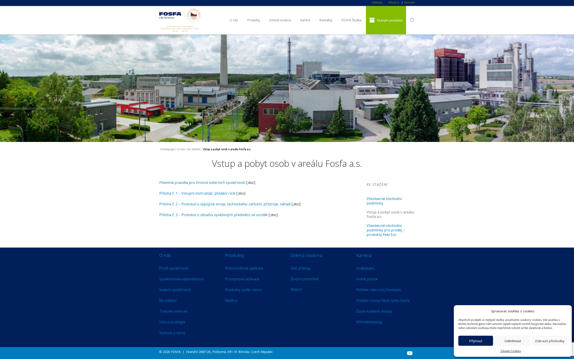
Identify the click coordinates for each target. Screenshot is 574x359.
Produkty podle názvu (243, 289)
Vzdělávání (365, 268)
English (409, 2)
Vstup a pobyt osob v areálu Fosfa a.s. (390, 214)
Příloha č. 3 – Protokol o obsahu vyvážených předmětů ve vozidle (213, 214)
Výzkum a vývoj (172, 332)
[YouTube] (410, 353)
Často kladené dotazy (374, 311)
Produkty (253, 20)
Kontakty (325, 20)
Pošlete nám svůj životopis (378, 289)
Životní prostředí (305, 278)
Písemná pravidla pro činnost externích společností (202, 182)
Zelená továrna (280, 20)
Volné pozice (367, 278)
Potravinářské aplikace (244, 268)
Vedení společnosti (175, 289)
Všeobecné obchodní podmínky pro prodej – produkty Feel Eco (386, 230)
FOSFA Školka (351, 20)
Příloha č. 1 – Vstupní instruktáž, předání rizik (197, 193)
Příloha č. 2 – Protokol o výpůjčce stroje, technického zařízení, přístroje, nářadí (225, 204)
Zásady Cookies (510, 351)
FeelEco (393, 2)
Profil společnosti (174, 268)
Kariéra (305, 20)
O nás (234, 20)
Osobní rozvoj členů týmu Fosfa (382, 300)
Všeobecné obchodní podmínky (384, 201)
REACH (296, 289)
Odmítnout (512, 341)
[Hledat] (413, 20)
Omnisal (377, 2)
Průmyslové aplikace (242, 278)
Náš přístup (301, 268)
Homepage (167, 149)
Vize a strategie (172, 322)
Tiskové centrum (173, 311)
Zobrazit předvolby (550, 341)
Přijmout (475, 341)
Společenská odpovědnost (181, 278)
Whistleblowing (369, 322)
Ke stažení (193, 149)
